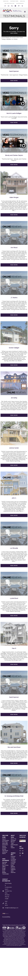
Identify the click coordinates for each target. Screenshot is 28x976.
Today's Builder (6, 39)
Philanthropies (14, 844)
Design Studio (4, 868)
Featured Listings (13, 857)
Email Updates (13, 866)
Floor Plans (5, 842)
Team (12, 843)
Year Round (5, 850)
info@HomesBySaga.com (11, 907)
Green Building (4, 871)
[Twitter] (20, 853)
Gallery (4, 866)
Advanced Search (4, 852)
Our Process (5, 865)
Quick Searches (13, 871)
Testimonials (5, 874)
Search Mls (5, 843)
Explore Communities (5, 839)
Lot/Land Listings (13, 863)
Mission (13, 842)
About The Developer (13, 839)
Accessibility (6, 917)
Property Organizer (13, 868)
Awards (13, 847)
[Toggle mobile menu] (25, 11)
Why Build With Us (4, 863)
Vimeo (15, 39)
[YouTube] (22, 853)
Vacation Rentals (4, 848)
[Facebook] (20, 850)
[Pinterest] (20, 855)
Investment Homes (5, 845)
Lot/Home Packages (13, 860)
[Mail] (22, 850)
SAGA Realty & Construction (10, 37)
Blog (12, 846)
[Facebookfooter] (22, 840)
